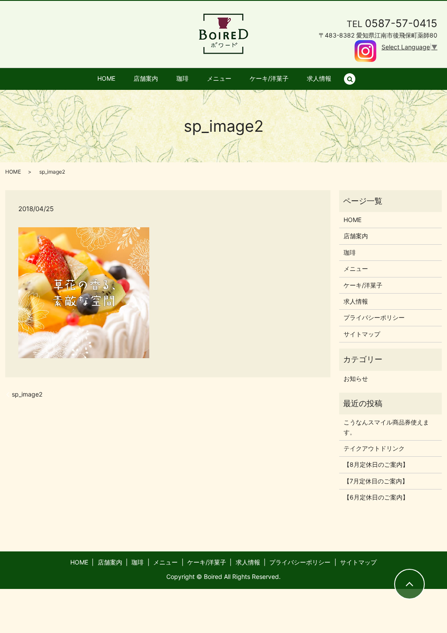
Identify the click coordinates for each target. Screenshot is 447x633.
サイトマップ (362, 334)
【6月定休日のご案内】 (376, 497)
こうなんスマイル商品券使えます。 (386, 426)
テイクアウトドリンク (374, 448)
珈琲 (182, 78)
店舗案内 (146, 78)
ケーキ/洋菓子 (269, 78)
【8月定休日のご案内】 (376, 464)
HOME (106, 78)
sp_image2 (27, 394)
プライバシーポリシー (374, 317)
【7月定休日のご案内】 (376, 481)
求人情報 (319, 78)
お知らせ (356, 378)
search (354, 78)
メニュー (219, 78)
